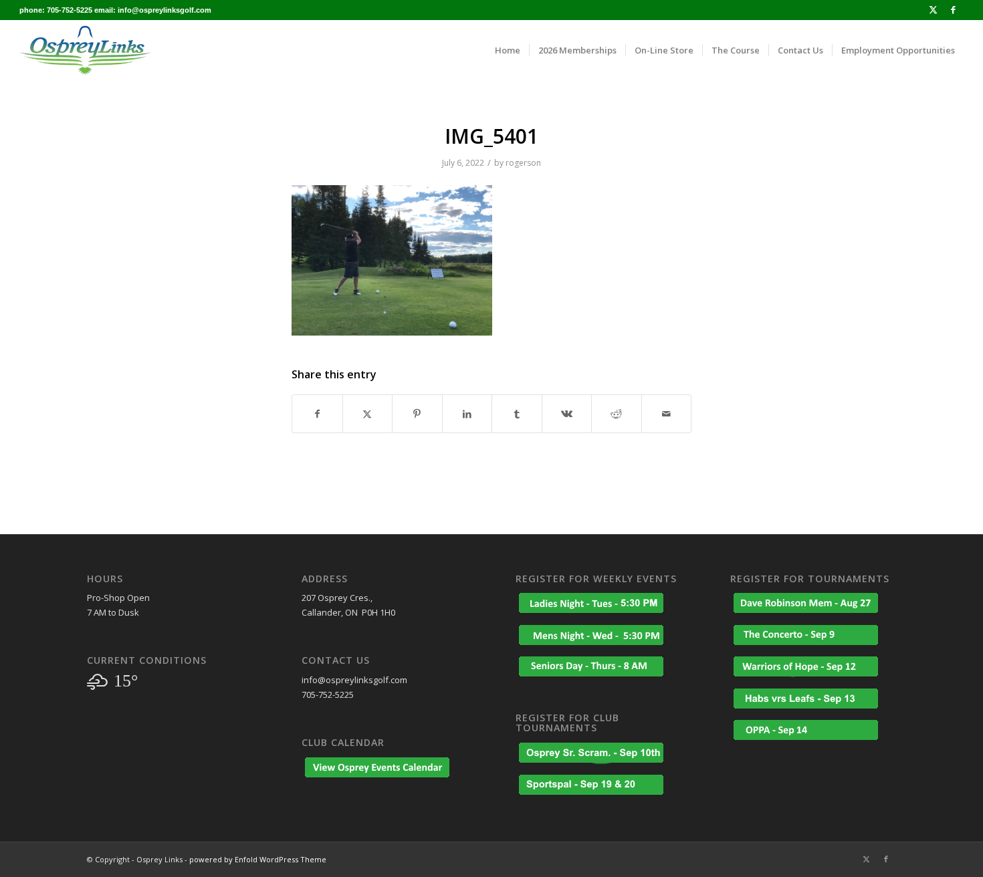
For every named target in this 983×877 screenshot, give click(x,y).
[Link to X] (933, 10)
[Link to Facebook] (954, 10)
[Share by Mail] (666, 413)
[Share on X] (368, 413)
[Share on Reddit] (616, 413)
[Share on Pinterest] (417, 413)
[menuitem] (507, 50)
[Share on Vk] (567, 413)
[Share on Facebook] (317, 413)
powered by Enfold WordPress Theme (257, 859)
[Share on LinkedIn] (467, 413)
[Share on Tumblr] (517, 413)
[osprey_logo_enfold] (84, 50)
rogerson (523, 162)
